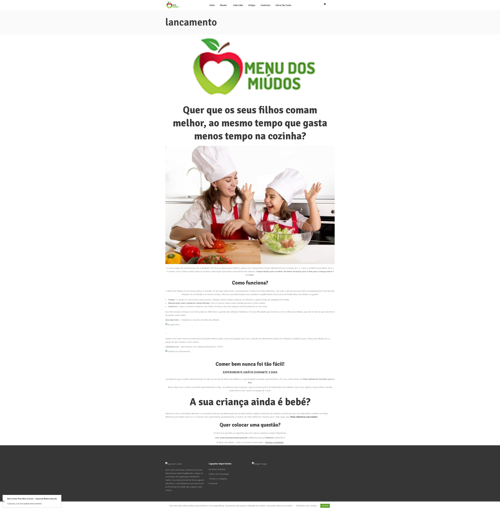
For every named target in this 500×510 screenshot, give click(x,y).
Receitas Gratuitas (217, 469)
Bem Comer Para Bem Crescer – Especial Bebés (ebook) (32, 499)
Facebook (213, 483)
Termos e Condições (218, 478)
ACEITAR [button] (325, 506)
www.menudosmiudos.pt (231, 437)
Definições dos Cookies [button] (306, 505)
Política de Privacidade (219, 474)
